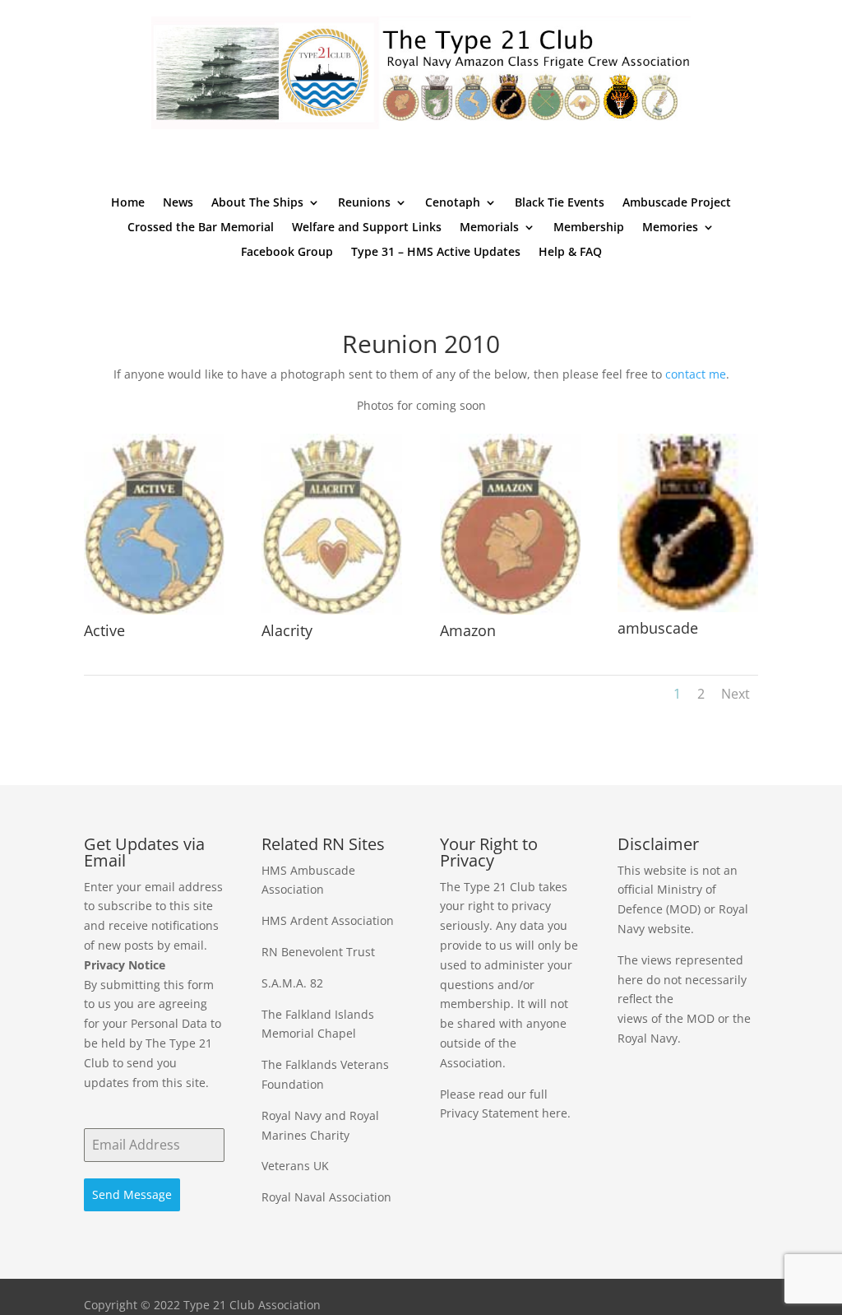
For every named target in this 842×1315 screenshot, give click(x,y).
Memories (670, 228)
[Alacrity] (331, 610)
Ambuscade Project (676, 203)
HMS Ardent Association (327, 920)
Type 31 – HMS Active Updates (435, 252)
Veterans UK (295, 1165)
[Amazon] (510, 610)
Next (735, 694)
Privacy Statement (489, 1113)
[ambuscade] (688, 608)
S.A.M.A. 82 (292, 983)
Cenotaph (452, 203)
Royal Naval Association (326, 1197)
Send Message (132, 1194)
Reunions (364, 203)
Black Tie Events (559, 203)
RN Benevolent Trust (318, 952)
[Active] (154, 610)
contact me (695, 374)
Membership (588, 228)
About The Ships (257, 203)
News (178, 203)
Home (128, 203)
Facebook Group (287, 252)
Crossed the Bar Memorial (200, 228)
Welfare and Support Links (367, 228)
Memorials (489, 228)
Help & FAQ (570, 252)
